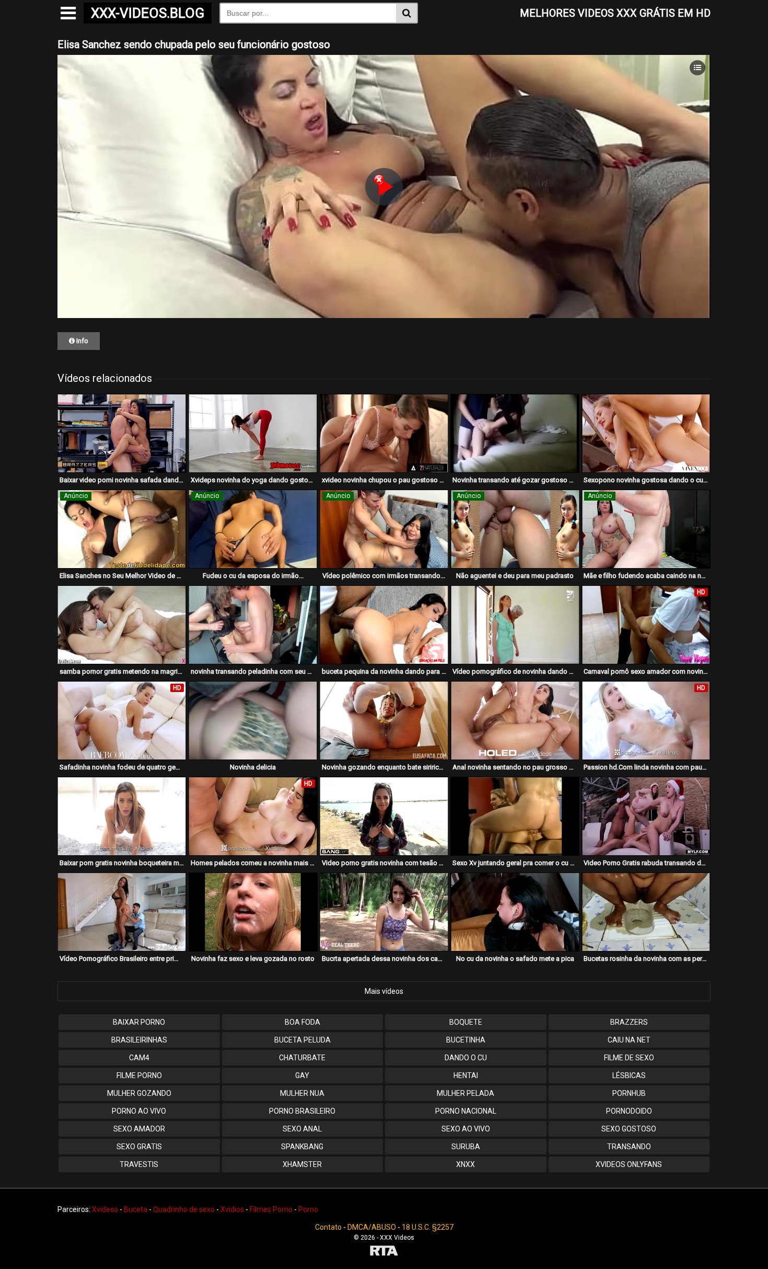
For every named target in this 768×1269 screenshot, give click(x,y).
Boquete (465, 1022)
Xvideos (105, 1209)
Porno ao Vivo (139, 1111)
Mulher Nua (302, 1093)
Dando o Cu (466, 1057)
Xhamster (302, 1164)
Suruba (465, 1146)
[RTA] (384, 1252)
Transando (629, 1146)
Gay (302, 1075)
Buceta (135, 1209)
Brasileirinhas (139, 1040)
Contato (328, 1227)
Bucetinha (465, 1040)
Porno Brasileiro (302, 1111)
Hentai (465, 1075)
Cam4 (139, 1057)
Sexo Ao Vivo (465, 1129)
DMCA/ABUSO (371, 1227)
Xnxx (465, 1164)
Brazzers (629, 1022)
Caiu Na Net (629, 1040)
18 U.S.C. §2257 (427, 1227)
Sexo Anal (302, 1129)
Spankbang (302, 1146)
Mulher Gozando (139, 1093)
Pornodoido (629, 1111)
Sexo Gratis (139, 1146)
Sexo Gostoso (628, 1129)
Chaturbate (302, 1057)
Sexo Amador (139, 1129)
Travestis (139, 1164)
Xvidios (232, 1209)
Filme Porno (139, 1075)
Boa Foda (302, 1022)
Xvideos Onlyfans (629, 1164)
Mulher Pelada (465, 1093)
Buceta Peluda (302, 1040)
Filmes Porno (271, 1209)
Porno (308, 1209)
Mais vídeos (384, 991)
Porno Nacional (465, 1111)
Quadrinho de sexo (184, 1209)
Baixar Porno (139, 1022)
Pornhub (629, 1093)
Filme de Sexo (629, 1057)
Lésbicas (629, 1075)
